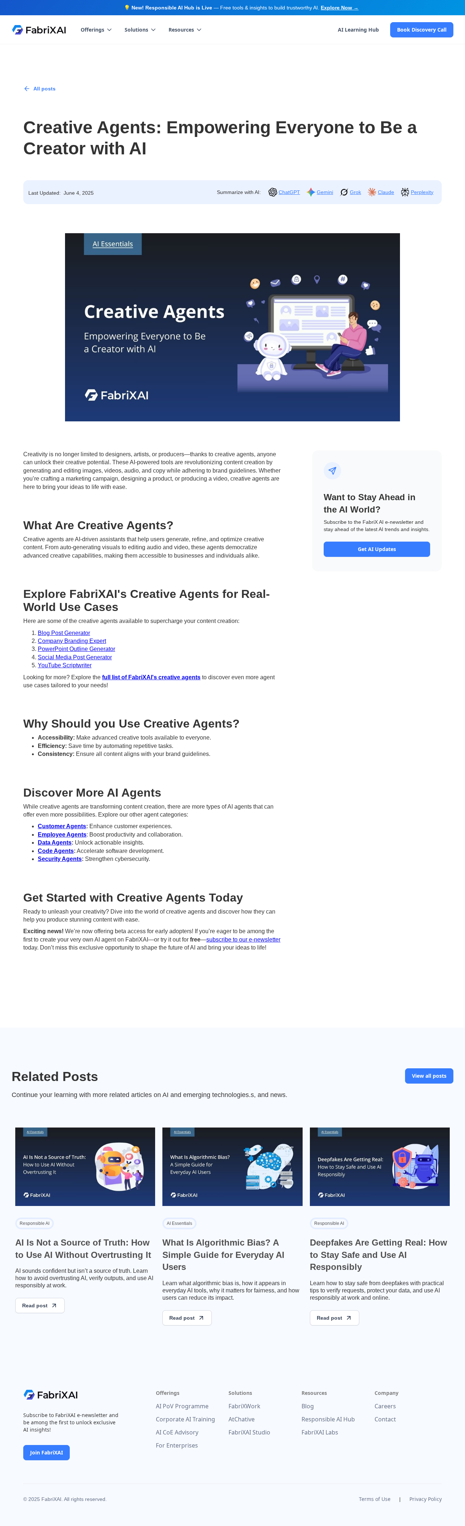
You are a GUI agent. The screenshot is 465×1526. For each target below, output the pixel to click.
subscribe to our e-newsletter (243, 939)
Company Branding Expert (72, 641)
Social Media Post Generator (75, 657)
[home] (39, 30)
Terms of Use (375, 1498)
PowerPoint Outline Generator (76, 649)
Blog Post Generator (64, 633)
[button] (97, 30)
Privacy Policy (425, 1498)
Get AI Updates (377, 549)
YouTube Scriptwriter (65, 665)
